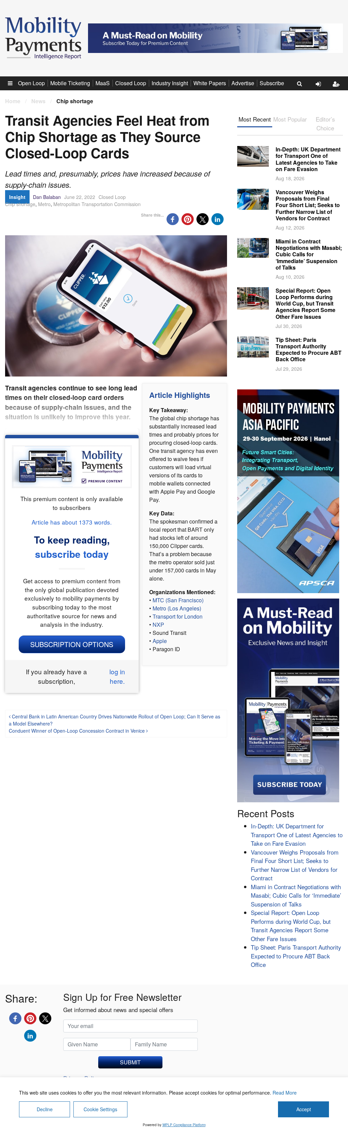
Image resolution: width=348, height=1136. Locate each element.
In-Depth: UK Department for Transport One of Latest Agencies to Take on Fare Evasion (308, 159)
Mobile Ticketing (70, 83)
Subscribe (272, 83)
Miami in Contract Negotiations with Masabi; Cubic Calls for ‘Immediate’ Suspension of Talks (309, 254)
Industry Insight (170, 83)
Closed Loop (130, 83)
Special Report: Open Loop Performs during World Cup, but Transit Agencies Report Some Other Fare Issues (305, 303)
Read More (285, 1092)
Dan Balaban (47, 197)
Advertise (242, 83)
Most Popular (290, 119)
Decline (45, 1109)
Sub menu (14, 83)
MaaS (102, 83)
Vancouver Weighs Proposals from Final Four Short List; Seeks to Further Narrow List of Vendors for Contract (308, 205)
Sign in (321, 89)
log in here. (117, 676)
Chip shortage (20, 204)
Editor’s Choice (325, 123)
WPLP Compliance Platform (184, 1124)
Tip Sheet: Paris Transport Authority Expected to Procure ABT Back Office (309, 349)
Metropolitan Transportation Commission (97, 204)
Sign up (338, 89)
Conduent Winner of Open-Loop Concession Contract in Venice (77, 730)
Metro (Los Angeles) (177, 608)
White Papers (209, 83)
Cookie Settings (100, 1109)
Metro (44, 204)
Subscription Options (71, 644)
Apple (160, 641)
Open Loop (31, 83)
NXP (158, 624)
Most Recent (255, 119)
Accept (303, 1109)
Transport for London (178, 616)
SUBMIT (130, 1062)
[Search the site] (299, 83)
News (38, 101)
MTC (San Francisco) (178, 600)
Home (12, 101)
